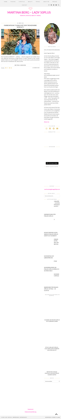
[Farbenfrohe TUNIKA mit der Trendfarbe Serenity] (20, 54)
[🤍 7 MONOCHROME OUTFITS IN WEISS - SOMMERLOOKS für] (57, 159)
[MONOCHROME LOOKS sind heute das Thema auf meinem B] (52, 153)
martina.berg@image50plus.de (52, 189)
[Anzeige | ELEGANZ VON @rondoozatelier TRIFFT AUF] (46, 153)
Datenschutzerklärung (30, 411)
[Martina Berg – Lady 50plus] (30, 10)
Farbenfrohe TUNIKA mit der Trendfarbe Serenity (20, 26)
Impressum (30, 409)
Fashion (13, 1)
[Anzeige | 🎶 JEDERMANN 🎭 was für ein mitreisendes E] (57, 150)
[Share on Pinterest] (10, 67)
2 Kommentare (36, 67)
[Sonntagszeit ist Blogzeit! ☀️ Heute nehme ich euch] (46, 159)
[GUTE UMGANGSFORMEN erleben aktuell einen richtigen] (57, 156)
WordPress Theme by (52, 417)
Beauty (30, 1)
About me (46, 122)
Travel (38, 1)
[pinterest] (54, 128)
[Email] (56, 5)
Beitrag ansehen (20, 65)
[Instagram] (49, 5)
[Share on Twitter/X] (8, 67)
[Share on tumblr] (11, 67)
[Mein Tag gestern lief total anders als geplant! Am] (46, 156)
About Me (46, 1)
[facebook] (50, 128)
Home (5, 1)
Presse (54, 1)
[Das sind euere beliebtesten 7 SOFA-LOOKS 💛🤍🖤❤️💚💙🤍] (52, 150)
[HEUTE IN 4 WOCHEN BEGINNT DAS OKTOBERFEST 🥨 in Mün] (52, 156)
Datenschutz (23, 417)
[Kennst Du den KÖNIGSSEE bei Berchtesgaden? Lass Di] (52, 159)
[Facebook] (53, 5)
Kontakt (24, 5)
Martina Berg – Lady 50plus (29, 12)
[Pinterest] (51, 5)
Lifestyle (22, 1)
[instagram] (46, 128)
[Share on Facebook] (6, 67)
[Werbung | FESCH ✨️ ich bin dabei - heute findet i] (57, 153)
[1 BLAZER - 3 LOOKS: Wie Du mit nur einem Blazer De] (46, 150)
